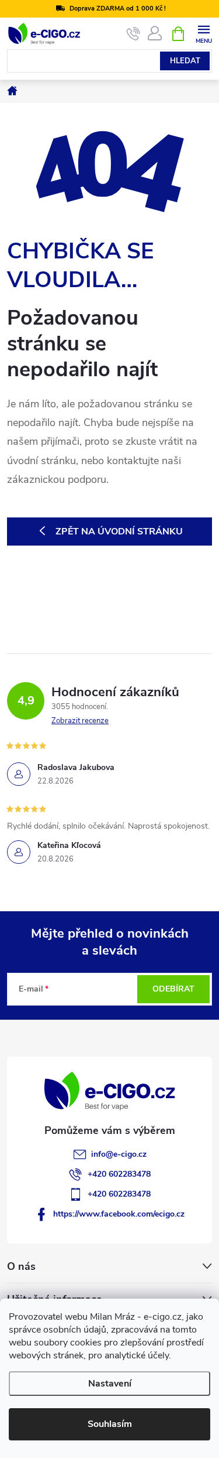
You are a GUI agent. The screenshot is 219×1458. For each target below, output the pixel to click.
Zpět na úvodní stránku (119, 531)
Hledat (185, 61)
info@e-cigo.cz (119, 1154)
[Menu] (203, 33)
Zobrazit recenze (80, 721)
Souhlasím (110, 1424)
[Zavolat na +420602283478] (133, 34)
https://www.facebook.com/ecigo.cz (119, 1213)
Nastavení (109, 1383)
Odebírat (173, 988)
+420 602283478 (119, 1174)
